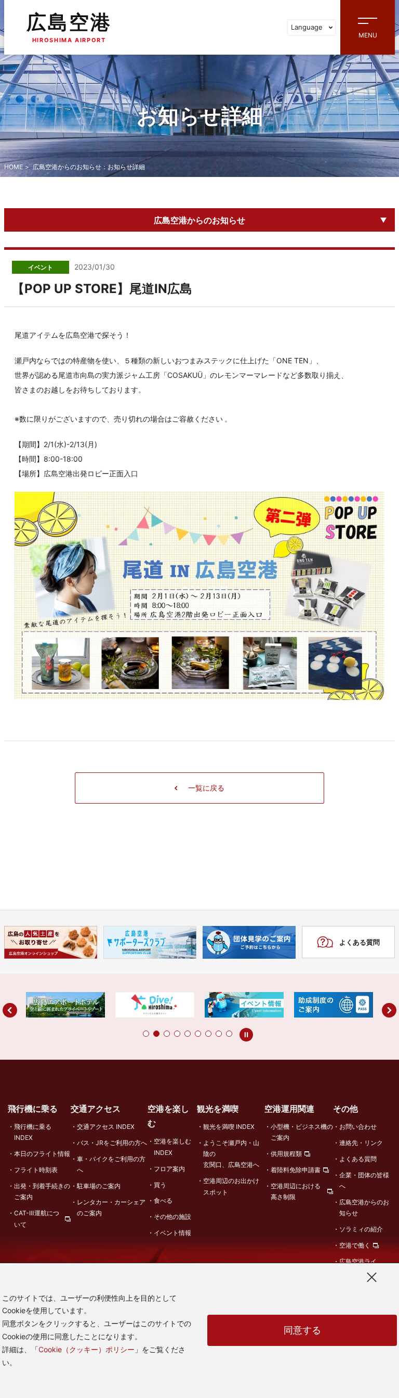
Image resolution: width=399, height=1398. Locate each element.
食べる (163, 1200)
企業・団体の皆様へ (364, 1180)
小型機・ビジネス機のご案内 (302, 1132)
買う (160, 1185)
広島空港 (69, 27)
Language (307, 27)
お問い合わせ (358, 1126)
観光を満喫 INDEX (229, 1126)
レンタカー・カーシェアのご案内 (111, 1207)
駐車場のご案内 (99, 1186)
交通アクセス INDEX (106, 1126)
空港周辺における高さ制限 (296, 1191)
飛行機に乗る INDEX (32, 1132)
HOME (13, 167)
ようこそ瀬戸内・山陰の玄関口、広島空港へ (231, 1154)
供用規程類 (286, 1154)
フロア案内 (169, 1169)
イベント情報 (172, 1233)
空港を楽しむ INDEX (172, 1146)
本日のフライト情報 (42, 1154)
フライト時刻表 (36, 1170)
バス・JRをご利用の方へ (112, 1143)
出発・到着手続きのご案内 (42, 1191)
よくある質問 (359, 942)
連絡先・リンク (361, 1143)
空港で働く (354, 1245)
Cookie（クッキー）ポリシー (86, 1349)
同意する (302, 1330)
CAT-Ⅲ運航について (36, 1218)
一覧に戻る (206, 787)
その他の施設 (172, 1217)
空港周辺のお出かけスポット (231, 1186)
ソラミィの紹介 (361, 1229)
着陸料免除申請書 (296, 1170)
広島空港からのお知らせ (199, 220)
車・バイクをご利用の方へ (111, 1164)
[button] (146, 1034)
